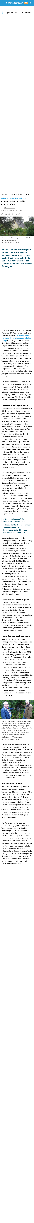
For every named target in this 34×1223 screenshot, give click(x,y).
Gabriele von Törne (9, 208)
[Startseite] (14, 3)
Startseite (5, 194)
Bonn (20, 194)
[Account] (30, 3)
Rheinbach (28, 194)
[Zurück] (3, 12)
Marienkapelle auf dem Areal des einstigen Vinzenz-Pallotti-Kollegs (17, 338)
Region (13, 194)
